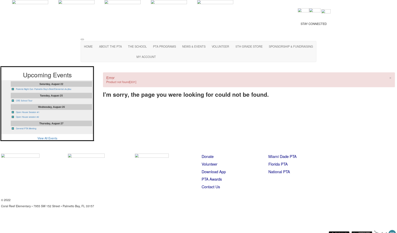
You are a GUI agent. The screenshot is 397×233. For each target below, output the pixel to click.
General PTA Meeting (26, 128)
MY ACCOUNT (146, 57)
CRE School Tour (24, 100)
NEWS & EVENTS (194, 46)
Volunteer (209, 164)
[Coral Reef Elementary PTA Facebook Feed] (303, 13)
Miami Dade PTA (282, 156)
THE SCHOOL (137, 46)
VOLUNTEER (220, 46)
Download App (214, 171)
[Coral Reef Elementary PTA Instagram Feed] (314, 13)
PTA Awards (212, 179)
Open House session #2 (27, 116)
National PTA (279, 171)
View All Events (47, 138)
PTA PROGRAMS (164, 46)
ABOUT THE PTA (110, 46)
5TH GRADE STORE (249, 46)
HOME (88, 46)
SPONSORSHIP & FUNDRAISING (291, 46)
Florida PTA (278, 164)
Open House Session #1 (27, 112)
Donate (208, 156)
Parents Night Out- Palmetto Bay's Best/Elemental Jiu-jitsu (43, 89)
